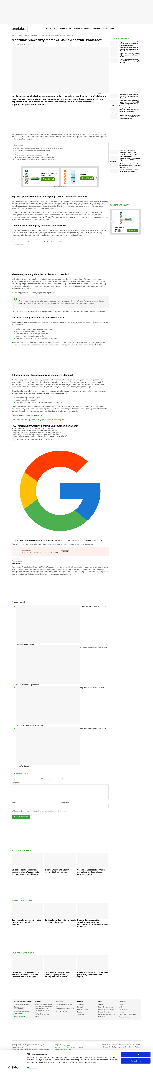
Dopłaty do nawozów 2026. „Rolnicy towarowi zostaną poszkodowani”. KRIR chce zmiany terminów (92, 923)
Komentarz (16, 782)
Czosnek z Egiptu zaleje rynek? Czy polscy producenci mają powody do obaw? (91, 872)
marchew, (80, 544)
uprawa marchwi (91, 544)
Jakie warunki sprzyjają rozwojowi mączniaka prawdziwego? (35, 430)
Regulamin (106, 1047)
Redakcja (138, 1047)
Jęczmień (80, 1004)
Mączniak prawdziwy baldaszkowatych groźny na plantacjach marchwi (40, 148)
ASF (120, 1007)
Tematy (114, 1044)
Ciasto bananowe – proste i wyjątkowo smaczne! (128, 170)
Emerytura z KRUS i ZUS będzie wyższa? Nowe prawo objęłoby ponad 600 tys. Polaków (125, 159)
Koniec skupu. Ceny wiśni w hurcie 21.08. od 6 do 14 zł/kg (60, 921)
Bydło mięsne (123, 1009)
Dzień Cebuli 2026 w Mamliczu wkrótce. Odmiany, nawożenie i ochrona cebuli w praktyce (25, 974)
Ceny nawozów (19, 1016)
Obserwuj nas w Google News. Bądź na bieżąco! (34, 439)
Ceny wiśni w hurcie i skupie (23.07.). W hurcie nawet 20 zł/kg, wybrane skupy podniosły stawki (125, 110)
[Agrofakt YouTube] (134, 28)
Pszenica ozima (82, 1009)
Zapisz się (65, 551)
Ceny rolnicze (65, 28)
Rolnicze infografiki (125, 1044)
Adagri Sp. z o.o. (39, 1044)
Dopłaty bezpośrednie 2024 (107, 1009)
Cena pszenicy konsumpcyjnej (19, 1007)
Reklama (130, 1047)
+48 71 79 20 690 (63, 1047)
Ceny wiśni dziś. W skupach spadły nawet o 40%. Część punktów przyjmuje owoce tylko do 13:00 (124, 103)
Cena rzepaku (18, 1013)
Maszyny (96, 28)
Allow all (135, 1055)
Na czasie (59, 1001)
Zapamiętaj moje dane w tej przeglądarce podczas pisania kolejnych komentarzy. (41, 811)
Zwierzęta (77, 28)
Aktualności (51, 28)
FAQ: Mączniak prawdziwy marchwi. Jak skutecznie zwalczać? (37, 159)
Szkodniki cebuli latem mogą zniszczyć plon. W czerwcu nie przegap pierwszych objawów (25, 872)
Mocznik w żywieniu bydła (127, 1014)
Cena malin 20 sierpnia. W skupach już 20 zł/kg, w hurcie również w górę (92, 974)
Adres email (65, 802)
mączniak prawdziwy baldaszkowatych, (61, 544)
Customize (134, 1061)
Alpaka (121, 1004)
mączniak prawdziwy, (38, 544)
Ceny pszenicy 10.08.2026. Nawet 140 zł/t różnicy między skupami (129, 60)
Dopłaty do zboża (104, 1012)
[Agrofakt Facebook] (124, 28)
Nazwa (14, 802)
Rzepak (79, 1012)
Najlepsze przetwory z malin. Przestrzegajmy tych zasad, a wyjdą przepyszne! (129, 43)
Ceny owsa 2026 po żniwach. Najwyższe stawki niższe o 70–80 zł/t (130, 54)
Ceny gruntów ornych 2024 (65, 1008)
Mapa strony (137, 1044)
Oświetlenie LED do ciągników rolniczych (42, 1009)
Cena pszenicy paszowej (22, 1011)
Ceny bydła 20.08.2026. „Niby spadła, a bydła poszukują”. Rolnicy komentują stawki (57, 974)
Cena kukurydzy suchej (21, 1004)
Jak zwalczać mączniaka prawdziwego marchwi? (33, 155)
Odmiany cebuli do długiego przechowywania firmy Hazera (45, 420)
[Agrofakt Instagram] (129, 28)
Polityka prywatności (119, 1047)
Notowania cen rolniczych (23, 1001)
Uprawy (87, 28)
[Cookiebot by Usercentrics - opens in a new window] (13, 1068)
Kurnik (121, 1012)
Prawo (105, 28)
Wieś (112, 28)
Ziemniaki (80, 1014)
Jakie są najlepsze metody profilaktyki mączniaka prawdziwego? (37, 432)
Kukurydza (80, 1007)
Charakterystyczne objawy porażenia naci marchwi (33, 150)
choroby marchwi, (22, 544)
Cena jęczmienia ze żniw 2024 (64, 1005)
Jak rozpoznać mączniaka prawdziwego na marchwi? (33, 428)
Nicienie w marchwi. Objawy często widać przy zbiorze (56, 871)
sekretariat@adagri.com (63, 1049)
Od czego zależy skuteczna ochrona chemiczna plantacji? (36, 157)
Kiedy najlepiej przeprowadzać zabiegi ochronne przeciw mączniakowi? (40, 436)
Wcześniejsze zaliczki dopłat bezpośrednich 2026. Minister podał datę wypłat (129, 116)
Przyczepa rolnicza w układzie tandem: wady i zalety (43, 1014)
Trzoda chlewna (124, 1017)
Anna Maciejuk (26, 44)
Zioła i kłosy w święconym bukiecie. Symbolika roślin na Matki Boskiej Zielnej (129, 49)
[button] (139, 28)
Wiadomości (106, 1044)
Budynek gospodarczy (105, 1007)
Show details (32, 1068)
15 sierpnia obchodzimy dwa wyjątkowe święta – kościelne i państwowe (130, 165)
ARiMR (100, 1004)
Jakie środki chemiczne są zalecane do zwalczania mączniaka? (36, 434)
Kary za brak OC (61, 1011)
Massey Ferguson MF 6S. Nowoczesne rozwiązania (43, 1005)
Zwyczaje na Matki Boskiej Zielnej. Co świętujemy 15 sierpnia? (128, 96)
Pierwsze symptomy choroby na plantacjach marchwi (34, 153)
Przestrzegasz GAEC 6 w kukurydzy (106, 1015)
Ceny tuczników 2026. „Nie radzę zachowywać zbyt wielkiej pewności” (26, 922)
